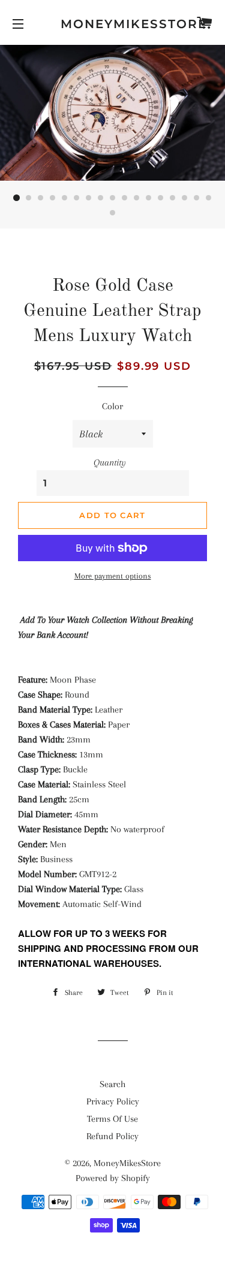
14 (173, 198)
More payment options (112, 575)
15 (185, 198)
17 (209, 198)
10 (125, 198)
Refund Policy (112, 1136)
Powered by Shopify (113, 1178)
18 (113, 213)
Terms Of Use (112, 1118)
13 (161, 198)
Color (112, 406)
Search (112, 1084)
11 (137, 198)
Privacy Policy (112, 1101)
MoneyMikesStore (112, 24)
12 (149, 198)
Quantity (110, 462)
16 (197, 198)
